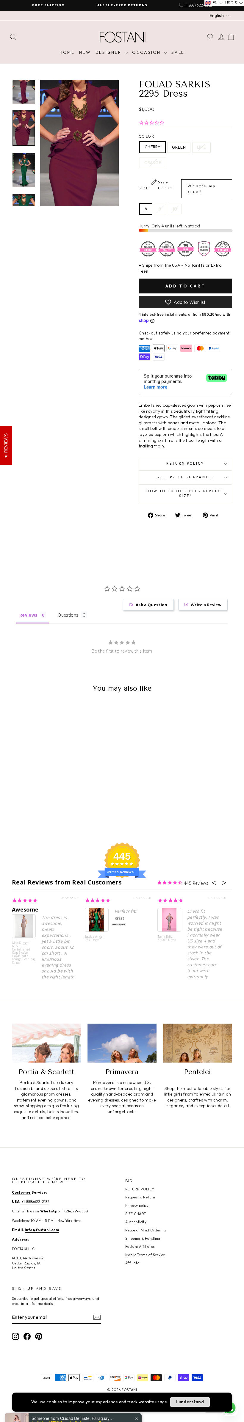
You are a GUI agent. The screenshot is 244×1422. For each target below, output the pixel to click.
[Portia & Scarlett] (46, 1043)
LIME (201, 147)
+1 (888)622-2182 (34, 1201)
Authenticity (135, 1222)
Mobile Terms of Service (145, 1255)
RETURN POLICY (139, 1189)
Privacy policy (136, 1205)
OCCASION (147, 52)
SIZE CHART (135, 1214)
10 (175, 209)
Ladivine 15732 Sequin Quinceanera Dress (69, 1399)
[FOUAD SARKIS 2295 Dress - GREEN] (33, 807)
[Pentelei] (197, 1043)
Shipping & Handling (142, 1238)
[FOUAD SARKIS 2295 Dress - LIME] (41, 807)
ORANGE (152, 162)
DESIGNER (109, 52)
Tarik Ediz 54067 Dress (167, 938)
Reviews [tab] (28, 615)
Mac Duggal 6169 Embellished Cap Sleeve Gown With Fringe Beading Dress (23, 952)
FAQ (128, 1181)
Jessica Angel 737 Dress (94, 938)
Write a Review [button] (206, 604)
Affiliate (132, 1263)
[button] (214, 3)
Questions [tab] (68, 615)
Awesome (25, 909)
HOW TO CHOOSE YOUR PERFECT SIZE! (185, 493)
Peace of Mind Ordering (145, 1230)
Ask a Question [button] (152, 604)
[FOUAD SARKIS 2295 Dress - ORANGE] (49, 807)
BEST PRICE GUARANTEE (185, 477)
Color (147, 136)
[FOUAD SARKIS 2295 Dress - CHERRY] (25, 807)
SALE (177, 52)
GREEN (179, 147)
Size (177, 187)
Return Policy (185, 463)
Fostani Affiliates (139, 1246)
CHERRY (152, 147)
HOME (67, 52)
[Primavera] (122, 1043)
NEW (85, 52)
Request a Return (140, 1197)
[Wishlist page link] (210, 37)
